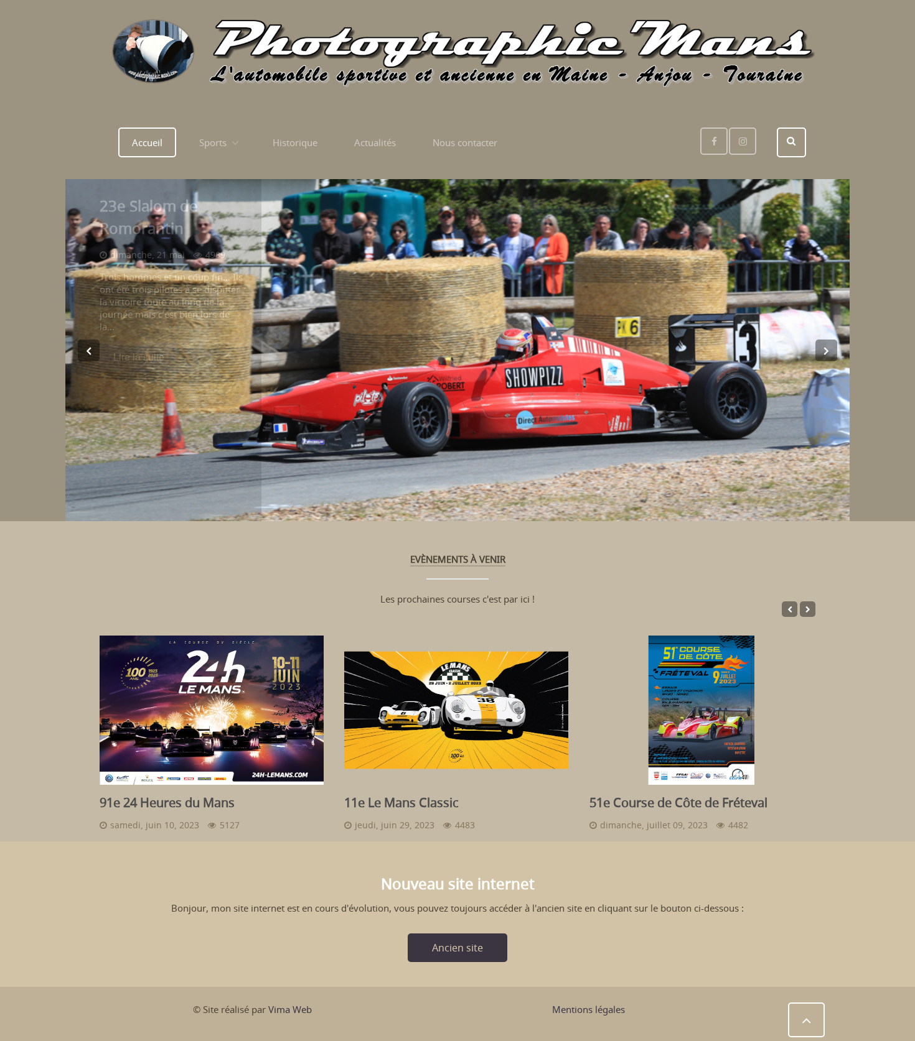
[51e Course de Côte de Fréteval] (701, 710)
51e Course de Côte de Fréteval (678, 803)
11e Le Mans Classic (401, 803)
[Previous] (89, 350)
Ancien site (457, 948)
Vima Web (290, 1009)
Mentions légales (588, 1009)
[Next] (826, 350)
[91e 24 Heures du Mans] (212, 710)
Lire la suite (138, 356)
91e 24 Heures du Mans (167, 803)
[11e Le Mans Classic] (456, 710)
